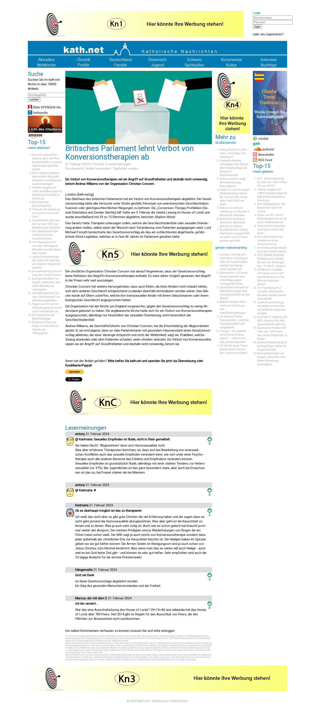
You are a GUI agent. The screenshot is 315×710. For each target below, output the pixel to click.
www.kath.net (95, 652)
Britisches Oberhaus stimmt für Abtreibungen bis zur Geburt (233, 222)
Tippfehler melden (125, 168)
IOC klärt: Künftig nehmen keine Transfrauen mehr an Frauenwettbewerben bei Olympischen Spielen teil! (234, 262)
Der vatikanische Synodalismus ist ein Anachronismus (45, 235)
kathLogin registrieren (148, 636)
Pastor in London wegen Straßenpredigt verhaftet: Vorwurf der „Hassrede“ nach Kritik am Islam (235, 197)
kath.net (143, 701)
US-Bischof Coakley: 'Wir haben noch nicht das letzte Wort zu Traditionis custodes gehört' (271, 277)
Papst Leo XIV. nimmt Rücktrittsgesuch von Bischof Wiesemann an (47, 307)
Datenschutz (179, 701)
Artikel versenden (98, 168)
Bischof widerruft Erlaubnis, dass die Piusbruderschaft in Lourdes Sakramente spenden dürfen (47, 162)
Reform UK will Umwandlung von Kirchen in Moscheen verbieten (235, 211)
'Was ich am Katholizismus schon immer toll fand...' (46, 213)
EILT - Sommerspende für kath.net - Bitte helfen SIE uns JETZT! (272, 182)
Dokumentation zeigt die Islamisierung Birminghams (233, 182)
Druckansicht (74, 168)
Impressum (160, 701)
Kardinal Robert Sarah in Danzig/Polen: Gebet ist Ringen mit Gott (272, 346)
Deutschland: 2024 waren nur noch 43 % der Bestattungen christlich (46, 224)
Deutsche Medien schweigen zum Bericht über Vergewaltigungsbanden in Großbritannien (234, 168)
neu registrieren (271, 34)
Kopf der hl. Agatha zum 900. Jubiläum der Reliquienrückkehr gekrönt (272, 320)
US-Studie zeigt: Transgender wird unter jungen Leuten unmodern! (234, 349)
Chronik (98, 164)
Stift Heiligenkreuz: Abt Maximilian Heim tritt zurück (271, 207)
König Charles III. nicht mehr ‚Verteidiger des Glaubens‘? (233, 153)
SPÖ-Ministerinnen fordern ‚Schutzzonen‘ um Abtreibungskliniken (46, 296)
